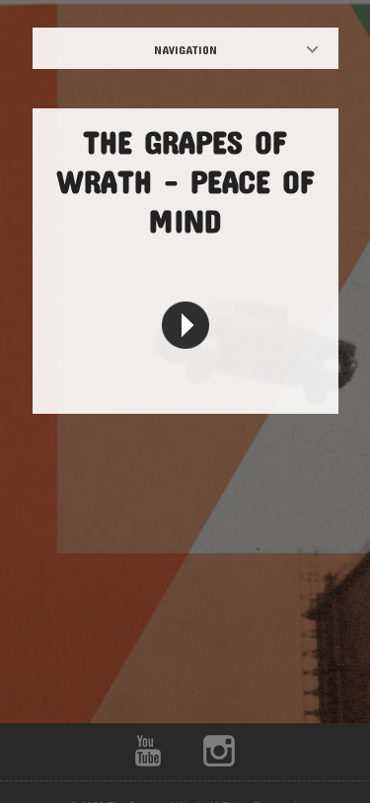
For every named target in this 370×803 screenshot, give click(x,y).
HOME (202, 49)
